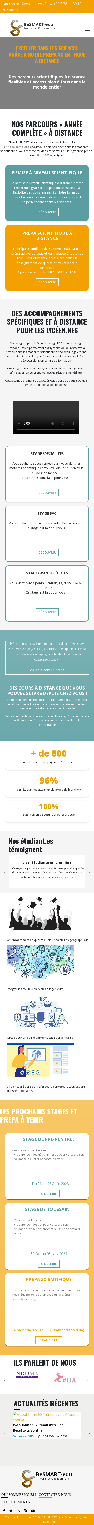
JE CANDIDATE (48, 1340)
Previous (5, 871)
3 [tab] (30, 1458)
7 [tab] (57, 1458)
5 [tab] (44, 1458)
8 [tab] (63, 1458)
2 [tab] (24, 1458)
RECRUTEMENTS (15, 1502)
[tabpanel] (47, 1425)
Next (89, 871)
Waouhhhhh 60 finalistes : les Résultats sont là (38, 1428)
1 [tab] (17, 1458)
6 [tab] (50, 1458)
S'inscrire (49, 1194)
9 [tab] (70, 1458)
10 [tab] (76, 1458)
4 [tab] (37, 1458)
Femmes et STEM (24, 1436)
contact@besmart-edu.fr (28, 3)
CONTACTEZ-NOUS (55, 1494)
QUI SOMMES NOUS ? (19, 1494)
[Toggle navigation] (87, 29)
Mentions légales (76, 1517)
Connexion (14, 9)
